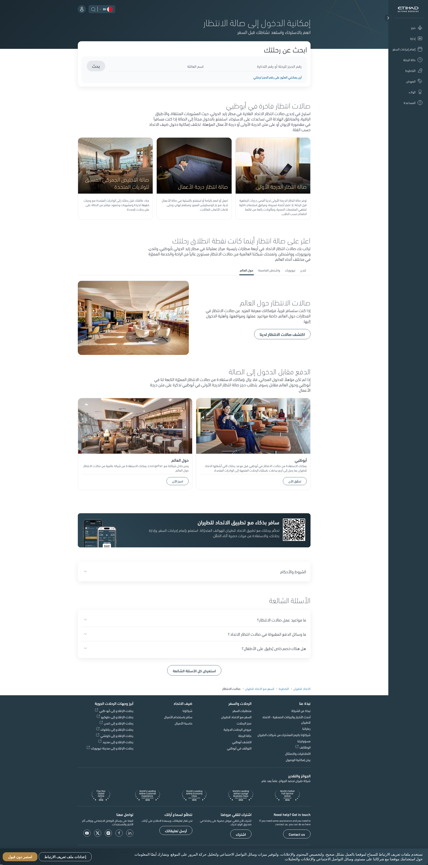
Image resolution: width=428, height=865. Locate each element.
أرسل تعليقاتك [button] (176, 830)
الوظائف (305, 747)
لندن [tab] (303, 270)
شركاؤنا (187, 711)
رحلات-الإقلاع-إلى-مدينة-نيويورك (112, 748)
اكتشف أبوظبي (241, 742)
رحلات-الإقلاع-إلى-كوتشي (116, 736)
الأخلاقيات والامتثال (298, 753)
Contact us (297, 834)
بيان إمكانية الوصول (298, 760)
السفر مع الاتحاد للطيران (236, 717)
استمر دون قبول (20, 857)
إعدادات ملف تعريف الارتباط (65, 857)
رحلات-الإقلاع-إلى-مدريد (118, 742)
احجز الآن (175, 480)
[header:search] (93, 8)
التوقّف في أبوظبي (239, 748)
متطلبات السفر (242, 711)
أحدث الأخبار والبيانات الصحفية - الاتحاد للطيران (286, 719)
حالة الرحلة (244, 736)
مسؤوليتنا (304, 741)
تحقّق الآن (294, 481)
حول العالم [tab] (246, 270)
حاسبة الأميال (183, 723)
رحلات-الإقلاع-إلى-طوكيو (117, 717)
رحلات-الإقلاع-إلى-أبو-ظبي (116, 711)
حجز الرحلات (244, 723)
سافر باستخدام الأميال (178, 717)
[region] (214, 856)
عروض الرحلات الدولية (237, 729)
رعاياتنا (306, 728)
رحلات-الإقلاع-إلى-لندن (118, 723)
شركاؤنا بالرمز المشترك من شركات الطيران (284, 735)
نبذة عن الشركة (301, 711)
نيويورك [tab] (290, 270)
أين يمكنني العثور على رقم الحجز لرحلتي (277, 77)
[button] (388, 17)
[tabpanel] (194, 318)
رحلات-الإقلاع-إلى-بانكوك (117, 729)
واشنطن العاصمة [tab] (269, 270)
